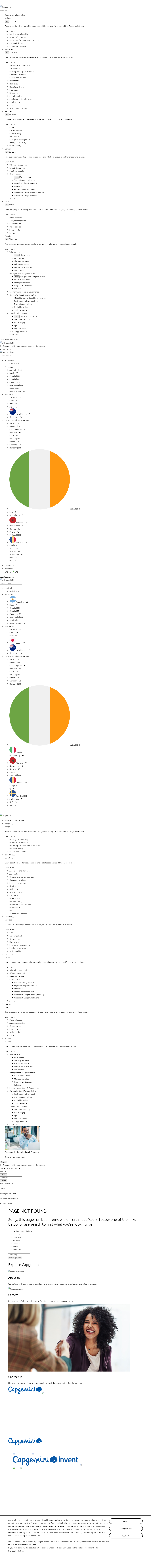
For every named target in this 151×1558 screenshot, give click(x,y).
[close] (3, 10)
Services (12, 114)
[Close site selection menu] (13, 577)
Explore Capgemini (24, 1264)
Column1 (16, 1476)
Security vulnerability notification (24, 1425)
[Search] (1, 10)
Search (3, 1162)
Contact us (21, 1497)
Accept (126, 1521)
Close (3, 1175)
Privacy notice (22, 1513)
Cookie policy (17, 1432)
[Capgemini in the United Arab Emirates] (78, 1138)
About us (13, 239)
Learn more (10, 31)
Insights (12, 21)
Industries (13, 52)
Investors (16, 1413)
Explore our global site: (23, 1231)
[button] (11, 571)
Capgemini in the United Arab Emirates (22, 1152)
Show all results (6, 1203)
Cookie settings (18, 1428)
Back (17, 177)
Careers (12, 151)
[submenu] (14, 855)
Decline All (126, 1536)
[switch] (1, 346)
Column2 (16, 1504)
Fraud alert (17, 1435)
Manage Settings (126, 1528)
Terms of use (17, 1416)
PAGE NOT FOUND (27, 1211)
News (11, 204)
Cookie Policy (17, 1550)
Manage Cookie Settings (40, 1523)
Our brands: (12, 1449)
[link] (22, 7)
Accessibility (17, 1419)
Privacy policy (18, 1422)
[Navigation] (6, 10)
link (7, 21)
